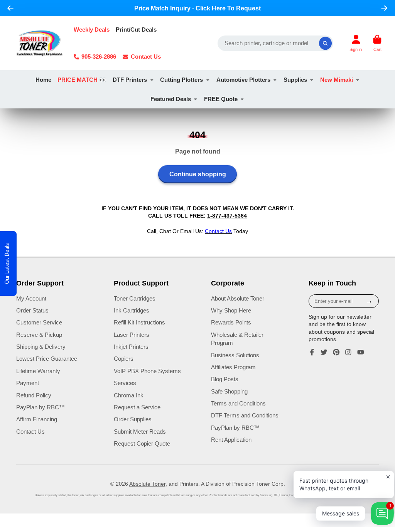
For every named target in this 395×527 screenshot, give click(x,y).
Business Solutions (235, 355)
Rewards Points (231, 322)
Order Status (32, 310)
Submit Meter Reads (140, 431)
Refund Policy (33, 395)
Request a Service (137, 407)
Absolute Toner (147, 484)
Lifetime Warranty (38, 371)
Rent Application (231, 439)
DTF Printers (130, 79)
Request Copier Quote (142, 443)
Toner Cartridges (134, 298)
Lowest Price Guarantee (46, 358)
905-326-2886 (98, 56)
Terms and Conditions (238, 403)
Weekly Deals (92, 29)
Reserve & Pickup (39, 334)
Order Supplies (133, 419)
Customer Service (39, 322)
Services (125, 383)
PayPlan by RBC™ (40, 407)
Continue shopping (197, 174)
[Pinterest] (336, 352)
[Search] (325, 43)
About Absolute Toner (237, 298)
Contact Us (146, 56)
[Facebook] (312, 352)
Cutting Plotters (181, 79)
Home (43, 79)
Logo (39, 43)
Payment (27, 383)
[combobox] (275, 43)
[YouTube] (360, 352)
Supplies (295, 79)
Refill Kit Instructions (139, 322)
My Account (31, 298)
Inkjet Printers (131, 346)
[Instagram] (348, 352)
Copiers (123, 358)
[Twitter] (324, 352)
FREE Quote (221, 99)
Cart (377, 43)
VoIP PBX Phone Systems (147, 371)
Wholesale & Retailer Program (237, 338)
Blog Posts (224, 379)
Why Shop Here (231, 310)
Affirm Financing (36, 419)
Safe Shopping (229, 391)
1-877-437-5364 (227, 216)
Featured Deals (170, 99)
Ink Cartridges (131, 310)
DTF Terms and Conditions (245, 415)
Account (355, 43)
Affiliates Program (233, 367)
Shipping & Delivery (41, 346)
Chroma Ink (128, 395)
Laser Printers (131, 334)
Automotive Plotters (243, 79)
